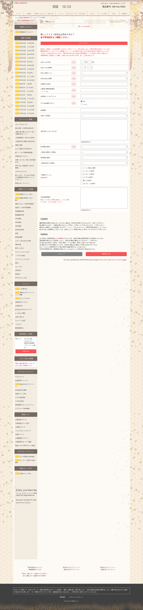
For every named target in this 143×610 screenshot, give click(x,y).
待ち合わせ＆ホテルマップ (23, 309)
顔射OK (17, 274)
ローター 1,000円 (88, 174)
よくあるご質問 (20, 313)
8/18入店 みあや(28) (25, 65)
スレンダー (18, 266)
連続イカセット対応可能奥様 (24, 204)
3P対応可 (18, 270)
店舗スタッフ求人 (21, 394)
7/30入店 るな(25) (24, 102)
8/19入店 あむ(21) (24, 61)
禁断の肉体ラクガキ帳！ (24, 199)
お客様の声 (18, 306)
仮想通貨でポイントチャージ (24, 405)
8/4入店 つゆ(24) (24, 95)
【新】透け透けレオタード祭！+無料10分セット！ (25, 133)
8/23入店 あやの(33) (25, 54)
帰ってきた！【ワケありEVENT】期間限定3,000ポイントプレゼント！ (25, 177)
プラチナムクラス (21, 171)
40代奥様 (18, 226)
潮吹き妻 (18, 244)
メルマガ (18, 324)
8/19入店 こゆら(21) (25, 58)
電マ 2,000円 (87, 180)
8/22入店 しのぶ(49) (25, 47)
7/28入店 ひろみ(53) (25, 113)
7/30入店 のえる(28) (25, 106)
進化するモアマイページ (24, 385)
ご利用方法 (21, 289)
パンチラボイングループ (23, 430)
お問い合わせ (19, 317)
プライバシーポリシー (76, 597)
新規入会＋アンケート (22, 183)
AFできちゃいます (21, 278)
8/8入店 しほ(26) (24, 84)
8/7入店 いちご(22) (24, 91)
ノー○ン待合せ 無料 (89, 168)
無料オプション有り (24, 194)
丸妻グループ (19, 434)
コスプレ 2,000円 (89, 183)
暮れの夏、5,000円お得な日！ (25, 128)
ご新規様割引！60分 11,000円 (24, 137)
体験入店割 (18, 145)
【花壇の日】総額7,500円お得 (25, 141)
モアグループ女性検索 (22, 408)
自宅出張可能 (19, 229)
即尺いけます (19, 248)
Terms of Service (116, 260)
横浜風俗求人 (19, 328)
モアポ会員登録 (20, 397)
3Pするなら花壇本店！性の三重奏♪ (24, 167)
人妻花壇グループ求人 (22, 423)
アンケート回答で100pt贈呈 (25, 461)
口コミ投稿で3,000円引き (23, 149)
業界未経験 (18, 237)
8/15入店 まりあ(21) (25, 69)
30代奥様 (18, 222)
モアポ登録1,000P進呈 (25, 456)
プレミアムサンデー (21, 124)
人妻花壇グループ (21, 419)
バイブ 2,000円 (88, 177)
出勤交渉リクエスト (21, 156)
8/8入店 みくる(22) (24, 87)
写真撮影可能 (19, 211)
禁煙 (16, 233)
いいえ (85, 104)
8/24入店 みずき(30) (25, 43)
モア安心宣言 (19, 401)
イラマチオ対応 (20, 255)
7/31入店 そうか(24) (25, 98)
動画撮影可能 (19, 215)
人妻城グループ (20, 427)
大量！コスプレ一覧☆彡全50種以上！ (25, 161)
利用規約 (62, 597)
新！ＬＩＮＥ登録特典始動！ (24, 152)
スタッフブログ (23, 298)
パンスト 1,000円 (88, 171)
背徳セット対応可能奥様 (23, 207)
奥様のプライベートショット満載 (24, 293)
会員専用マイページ (21, 380)
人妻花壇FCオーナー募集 (23, 442)
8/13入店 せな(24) (24, 72)
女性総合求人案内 (21, 390)
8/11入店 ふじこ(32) (25, 76)
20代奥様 (18, 218)
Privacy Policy (103, 260)
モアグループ (19, 377)
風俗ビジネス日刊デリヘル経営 (25, 445)
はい (84, 101)
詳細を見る (26, 351)
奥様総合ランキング (24, 32)
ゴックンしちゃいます (22, 252)
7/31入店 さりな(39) (25, 109)
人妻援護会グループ (21, 438)
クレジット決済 (20, 320)
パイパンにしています (22, 259)
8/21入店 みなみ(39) (25, 50)
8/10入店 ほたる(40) (25, 80)
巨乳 (16, 263)
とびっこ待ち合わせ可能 (23, 241)
